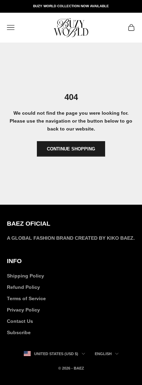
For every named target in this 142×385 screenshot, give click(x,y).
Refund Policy (23, 287)
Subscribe (19, 332)
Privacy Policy (23, 310)
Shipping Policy (25, 276)
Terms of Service (26, 298)
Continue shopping (71, 148)
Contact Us (20, 321)
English (103, 354)
